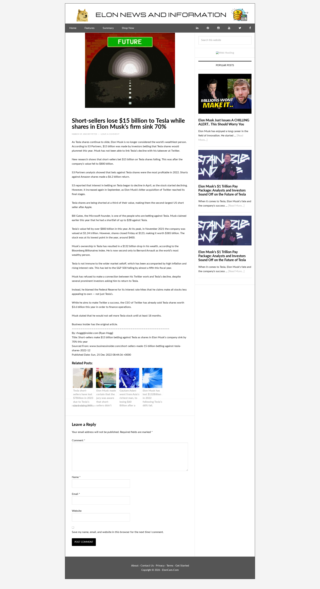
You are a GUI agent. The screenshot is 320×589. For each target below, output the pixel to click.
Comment (78, 440)
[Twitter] (239, 28)
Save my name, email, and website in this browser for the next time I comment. (118, 532)
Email (76, 494)
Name (76, 477)
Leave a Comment (110, 134)
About (134, 565)
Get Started (182, 565)
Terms (169, 565)
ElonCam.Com (170, 570)
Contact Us (147, 565)
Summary (91, 406)
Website (77, 511)
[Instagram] (218, 28)
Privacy (160, 565)
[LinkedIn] (197, 28)
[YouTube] (229, 28)
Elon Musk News (160, 14)
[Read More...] (236, 205)
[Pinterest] (207, 28)
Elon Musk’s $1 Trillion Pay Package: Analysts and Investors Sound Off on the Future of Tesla (222, 190)
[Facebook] (250, 28)
